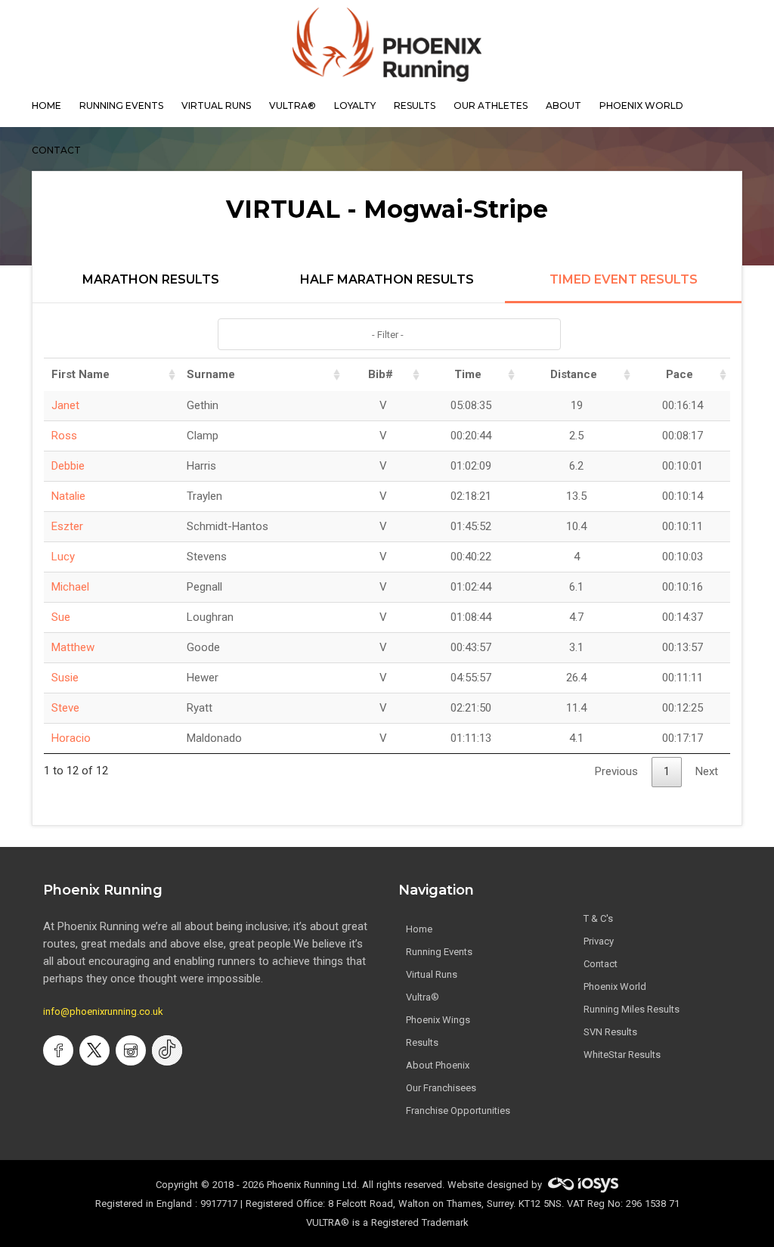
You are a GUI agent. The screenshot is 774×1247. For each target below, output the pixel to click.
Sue (60, 617)
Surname (211, 374)
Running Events (121, 105)
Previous (616, 771)
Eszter (67, 526)
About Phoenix (437, 1065)
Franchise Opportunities (458, 1110)
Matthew (72, 647)
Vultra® (292, 105)
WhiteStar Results (622, 1054)
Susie (65, 677)
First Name (80, 374)
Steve (65, 708)
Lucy (63, 556)
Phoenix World (641, 105)
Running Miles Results (632, 1009)
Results (422, 1042)
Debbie (68, 466)
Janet (65, 405)
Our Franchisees (441, 1087)
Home (419, 929)
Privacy (599, 941)
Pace (679, 374)
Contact (601, 963)
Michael (70, 587)
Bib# (380, 374)
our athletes (491, 105)
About (563, 105)
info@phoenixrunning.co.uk (103, 1011)
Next (706, 771)
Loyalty (355, 105)
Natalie (68, 496)
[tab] (151, 288)
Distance (573, 374)
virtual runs (216, 105)
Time (467, 374)
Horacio (71, 738)
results (414, 105)
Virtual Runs (431, 974)
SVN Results (610, 1032)
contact (56, 150)
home (46, 105)
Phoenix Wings (438, 1019)
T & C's (598, 918)
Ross (64, 435)
